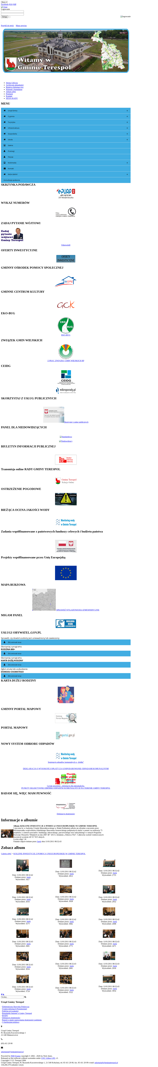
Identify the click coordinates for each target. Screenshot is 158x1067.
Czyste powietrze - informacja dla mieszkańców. (66, 786)
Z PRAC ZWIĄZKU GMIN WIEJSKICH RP (66, 361)
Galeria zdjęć (6, 854)
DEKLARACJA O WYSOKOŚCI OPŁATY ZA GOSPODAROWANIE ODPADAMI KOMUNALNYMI (66, 769)
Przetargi (11, 151)
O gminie (68, 116)
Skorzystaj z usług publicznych (76, 422)
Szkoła (68, 139)
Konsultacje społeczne (12, 180)
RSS (11, 4)
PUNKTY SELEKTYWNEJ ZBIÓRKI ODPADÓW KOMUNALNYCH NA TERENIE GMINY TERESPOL (65, 788)
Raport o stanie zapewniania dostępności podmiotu (22, 1020)
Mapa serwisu (21, 26)
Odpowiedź (65, 245)
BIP (14, 4)
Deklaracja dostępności (66, 814)
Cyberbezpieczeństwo (10, 1022)
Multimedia (68, 162)
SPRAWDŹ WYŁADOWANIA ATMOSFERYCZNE (77, 610)
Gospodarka (68, 133)
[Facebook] (1, 995)
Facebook (5, 4)
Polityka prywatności (10, 1011)
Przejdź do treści (7, 26)
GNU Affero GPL (48, 1058)
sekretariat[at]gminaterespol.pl (106, 1063)
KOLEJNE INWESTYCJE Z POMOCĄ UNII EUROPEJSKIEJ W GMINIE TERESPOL (49, 854)
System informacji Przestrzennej (14, 1009)
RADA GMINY (68, 174)
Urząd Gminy (68, 110)
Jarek (39, 841)
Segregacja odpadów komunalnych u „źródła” (66, 762)
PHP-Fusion (15, 1056)
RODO (5, 1015)
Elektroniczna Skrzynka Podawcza (15, 1007)
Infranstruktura (68, 128)
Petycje (10, 157)
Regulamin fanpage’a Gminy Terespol (17, 1013)
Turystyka (68, 122)
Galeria (10, 145)
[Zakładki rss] (3, 995)
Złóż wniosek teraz (14, 642)
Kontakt (11, 168)
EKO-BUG (65, 335)
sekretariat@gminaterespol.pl (12, 1052)
